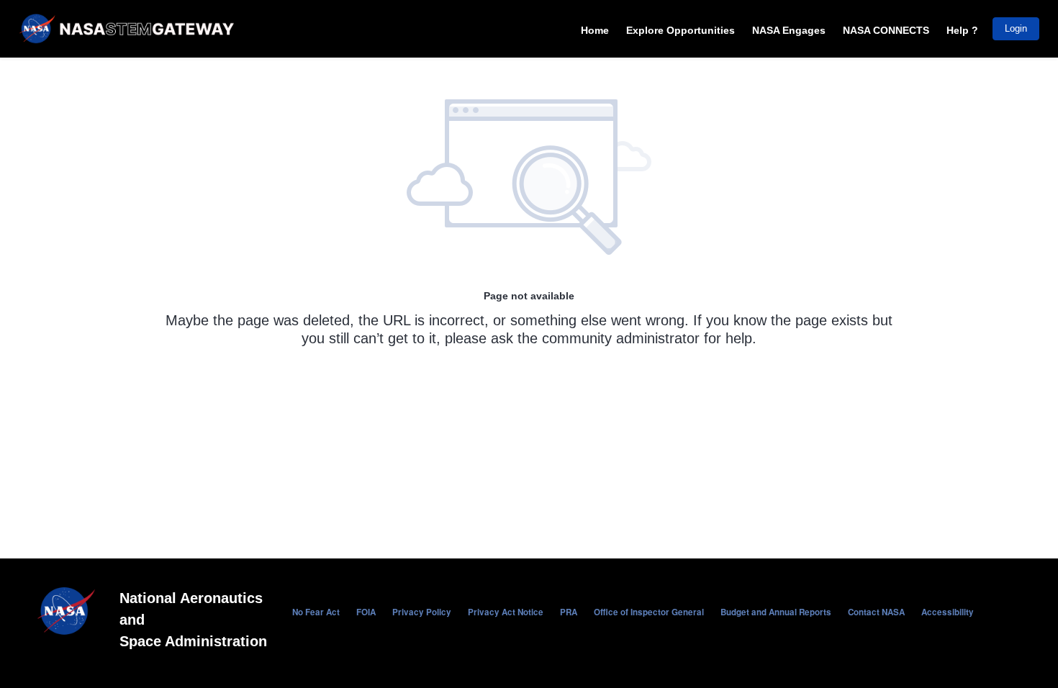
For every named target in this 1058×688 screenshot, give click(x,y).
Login (1016, 28)
